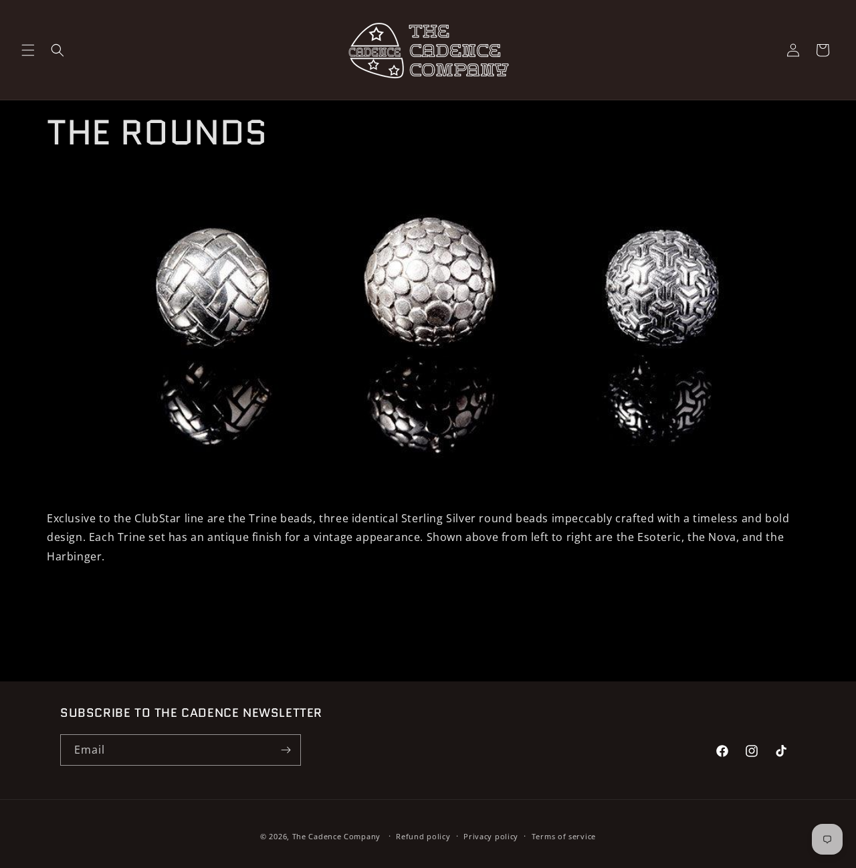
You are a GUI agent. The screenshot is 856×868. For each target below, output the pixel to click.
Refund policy (423, 836)
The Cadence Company (336, 836)
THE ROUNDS (157, 133)
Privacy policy (490, 836)
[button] (28, 50)
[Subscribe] (285, 750)
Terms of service (564, 836)
